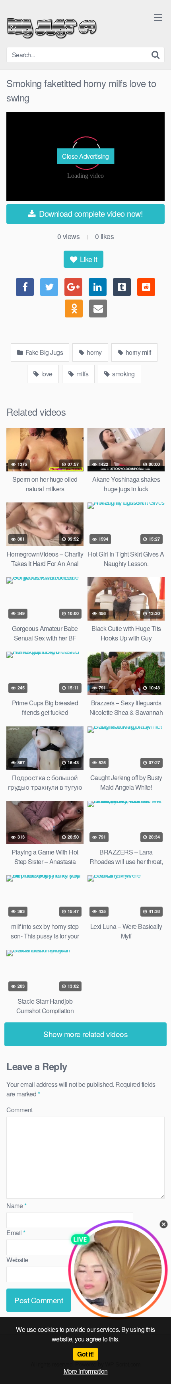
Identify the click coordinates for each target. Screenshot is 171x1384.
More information (86, 1371)
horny (94, 352)
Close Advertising (85, 156)
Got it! (85, 1354)
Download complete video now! (90, 213)
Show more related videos (85, 1033)
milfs (81, 373)
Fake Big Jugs (43, 352)
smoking (123, 373)
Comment (19, 1109)
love (46, 373)
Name (16, 1205)
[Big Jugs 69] (51, 27)
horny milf (137, 352)
